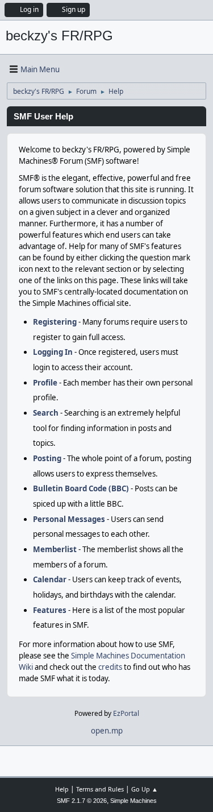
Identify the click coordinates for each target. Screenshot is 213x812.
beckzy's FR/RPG (59, 35)
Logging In (53, 352)
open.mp (107, 731)
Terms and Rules (100, 789)
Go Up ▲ (144, 789)
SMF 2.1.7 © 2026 (82, 800)
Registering (55, 322)
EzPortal (126, 713)
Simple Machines (133, 800)
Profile (45, 383)
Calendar (49, 579)
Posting (47, 458)
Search (46, 413)
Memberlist (55, 549)
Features (49, 610)
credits (110, 667)
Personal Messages (69, 519)
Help (62, 789)
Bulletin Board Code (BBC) (81, 488)
